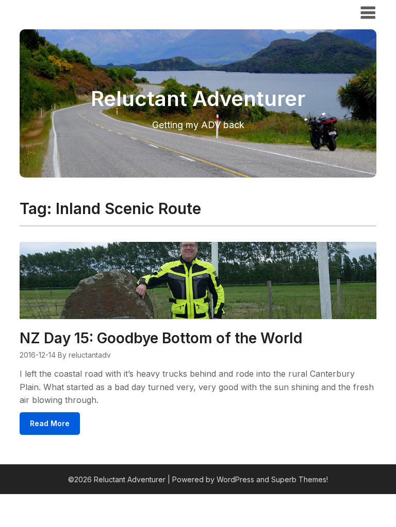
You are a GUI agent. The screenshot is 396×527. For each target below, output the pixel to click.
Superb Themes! (299, 479)
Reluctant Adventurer (78, 12)
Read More (50, 423)
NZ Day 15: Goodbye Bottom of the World (161, 338)
